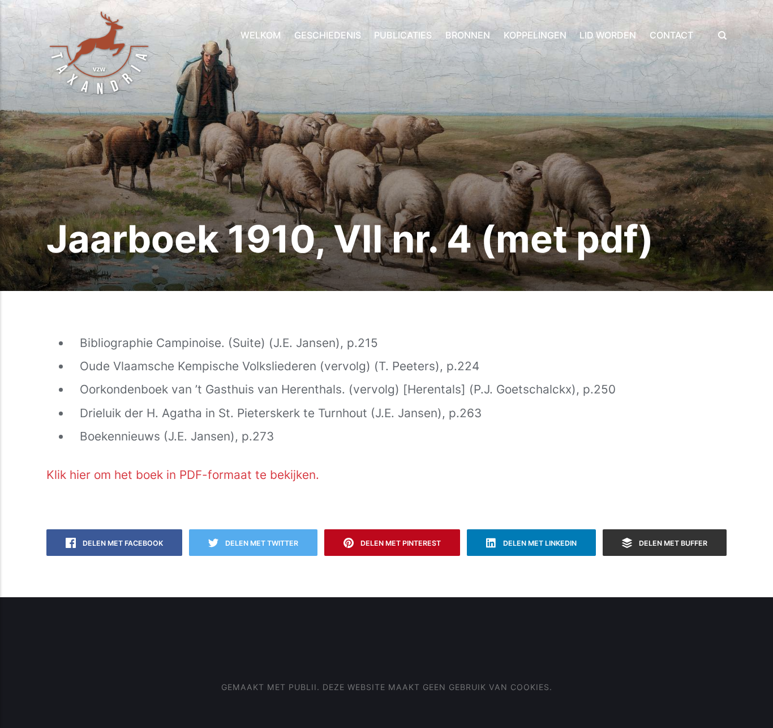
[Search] (719, 35)
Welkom (261, 35)
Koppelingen (535, 35)
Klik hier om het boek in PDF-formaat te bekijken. (182, 475)
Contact (671, 35)
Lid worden (607, 35)
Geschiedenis (327, 35)
